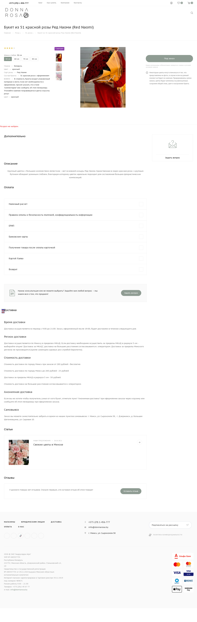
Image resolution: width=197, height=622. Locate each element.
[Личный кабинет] (171, 3)
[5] (14, 48)
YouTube (41, 536)
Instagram (27, 536)
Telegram (34, 536)
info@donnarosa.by (98, 527)
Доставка (56, 522)
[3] (9, 48)
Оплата (8, 527)
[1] (5, 48)
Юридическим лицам (33, 522)
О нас (21, 527)
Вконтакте (7, 536)
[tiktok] (20, 536)
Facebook (14, 536)
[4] (12, 48)
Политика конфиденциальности (167, 535)
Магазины (9, 522)
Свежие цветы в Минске (48, 444)
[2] (7, 48)
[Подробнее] (139, 442)
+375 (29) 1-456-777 (99, 522)
